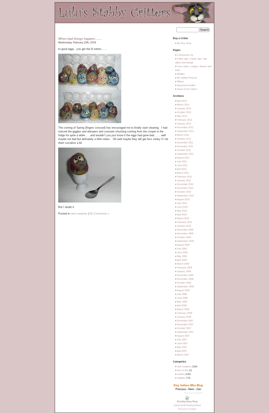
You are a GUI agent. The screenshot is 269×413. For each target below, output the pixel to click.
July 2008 (182, 294)
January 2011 (184, 180)
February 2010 (184, 222)
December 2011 (185, 142)
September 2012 (185, 131)
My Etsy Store (184, 43)
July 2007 (182, 339)
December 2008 (185, 275)
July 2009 (182, 248)
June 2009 (182, 252)
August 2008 (183, 290)
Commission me (185, 55)
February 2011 (184, 176)
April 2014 (182, 101)
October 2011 (184, 150)
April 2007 (182, 351)
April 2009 (182, 260)
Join (176, 405)
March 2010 (183, 218)
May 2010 (182, 210)
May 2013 (182, 116)
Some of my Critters (187, 89)
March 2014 (183, 104)
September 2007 (185, 332)
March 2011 (183, 173)
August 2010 (183, 199)
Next (198, 405)
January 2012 (184, 138)
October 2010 (184, 192)
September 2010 (185, 195)
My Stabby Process (187, 77)
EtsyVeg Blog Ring (187, 401)
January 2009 (184, 271)
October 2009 (184, 237)
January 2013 (184, 123)
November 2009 (185, 233)
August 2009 (183, 245)
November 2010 (185, 188)
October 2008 (184, 282)
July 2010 (182, 203)
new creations (79, 213)
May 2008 (182, 301)
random (181, 374)
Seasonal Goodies (186, 85)
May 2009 (182, 256)
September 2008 (185, 286)
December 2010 (185, 184)
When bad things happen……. (80, 38)
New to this (182, 370)
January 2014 (184, 108)
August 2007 (183, 335)
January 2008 (184, 317)
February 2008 (184, 313)
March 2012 (183, 135)
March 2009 (183, 263)
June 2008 (182, 298)
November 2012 (185, 127)
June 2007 (182, 343)
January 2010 (184, 226)
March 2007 (183, 354)
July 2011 (182, 161)
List (181, 405)
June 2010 (182, 207)
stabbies (181, 378)
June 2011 (182, 165)
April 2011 (182, 169)
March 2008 (183, 309)
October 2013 (184, 112)
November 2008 (185, 279)
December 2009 (185, 229)
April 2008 (182, 305)
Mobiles (181, 74)
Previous (189, 405)
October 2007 (184, 328)
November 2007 (185, 324)
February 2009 (184, 267)
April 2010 (182, 214)
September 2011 (185, 154)
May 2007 (182, 347)
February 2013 (184, 120)
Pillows (180, 81)
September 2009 (185, 241)
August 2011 (183, 157)
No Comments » (99, 213)
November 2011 (185, 146)
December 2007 (185, 320)
